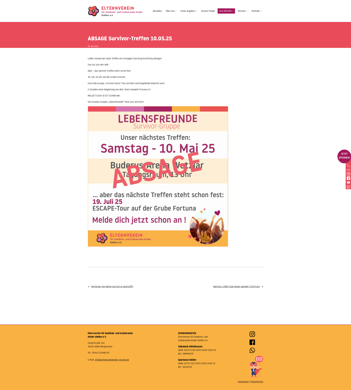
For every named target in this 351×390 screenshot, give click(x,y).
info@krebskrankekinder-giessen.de (112, 359)
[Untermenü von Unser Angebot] (196, 11)
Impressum (243, 381)
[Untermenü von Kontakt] (261, 11)
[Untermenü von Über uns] (175, 11)
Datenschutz (256, 381)
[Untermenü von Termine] (246, 11)
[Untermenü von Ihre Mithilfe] (232, 11)
